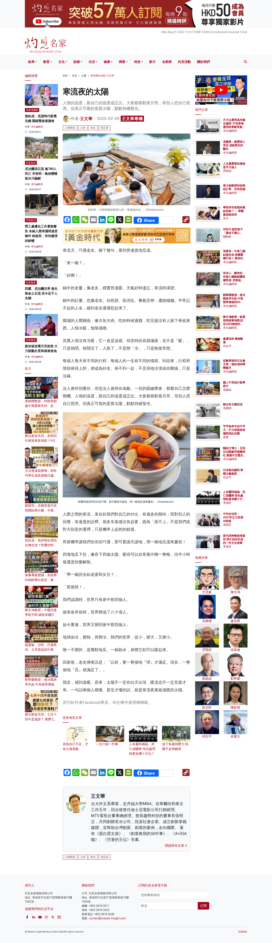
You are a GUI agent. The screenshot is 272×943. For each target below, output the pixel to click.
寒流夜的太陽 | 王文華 (102, 75)
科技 (137, 62)
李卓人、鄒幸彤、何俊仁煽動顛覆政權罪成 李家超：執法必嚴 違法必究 (234, 280)
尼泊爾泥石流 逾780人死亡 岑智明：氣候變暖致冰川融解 (41, 173)
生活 (92, 62)
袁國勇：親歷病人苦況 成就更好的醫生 (234, 145)
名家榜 (167, 62)
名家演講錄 (32, 110)
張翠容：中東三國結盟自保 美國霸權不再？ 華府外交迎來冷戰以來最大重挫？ (234, 258)
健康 (107, 62)
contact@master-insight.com (107, 918)
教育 (46, 62)
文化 (61, 62)
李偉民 (227, 502)
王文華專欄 (132, 118)
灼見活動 (184, 62)
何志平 (227, 346)
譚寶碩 (227, 171)
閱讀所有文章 (175, 845)
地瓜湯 (104, 127)
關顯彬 (227, 236)
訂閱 (203, 906)
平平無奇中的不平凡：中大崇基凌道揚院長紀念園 (234, 430)
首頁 (65, 75)
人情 (82, 127)
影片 (152, 62)
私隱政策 (242, 931)
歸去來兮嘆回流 (233, 404)
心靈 (83, 75)
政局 (31, 62)
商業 (122, 62)
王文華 (86, 118)
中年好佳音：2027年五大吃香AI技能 (233, 517)
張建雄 (227, 389)
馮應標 (227, 408)
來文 (226, 218)
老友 (93, 127)
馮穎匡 (227, 524)
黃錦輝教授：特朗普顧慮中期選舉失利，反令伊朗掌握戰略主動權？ (41, 406)
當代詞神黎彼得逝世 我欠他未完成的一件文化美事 (234, 539)
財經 (76, 62)
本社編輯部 (37, 126)
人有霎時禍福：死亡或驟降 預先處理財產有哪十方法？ (142, 749)
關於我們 (203, 62)
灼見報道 (31, 282)
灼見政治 (31, 162)
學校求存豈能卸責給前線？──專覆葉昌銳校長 (234, 211)
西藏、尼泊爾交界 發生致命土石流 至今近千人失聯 (41, 293)
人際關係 (70, 127)
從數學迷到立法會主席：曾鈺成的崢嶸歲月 (234, 364)
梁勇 (226, 437)
